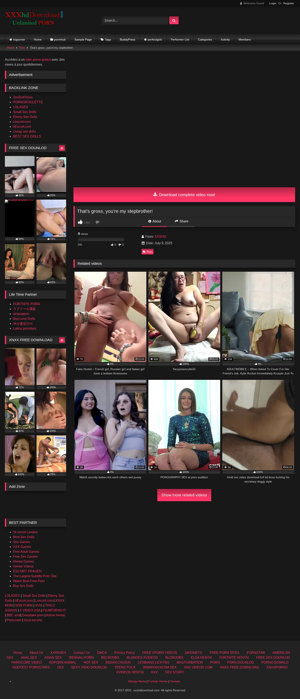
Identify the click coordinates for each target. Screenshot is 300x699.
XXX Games (22, 546)
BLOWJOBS (174, 657)
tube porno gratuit (38, 59)
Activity (225, 39)
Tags (108, 39)
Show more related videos (184, 495)
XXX (154, 672)
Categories (205, 39)
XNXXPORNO (277, 667)
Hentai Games (23, 561)
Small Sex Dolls (24, 112)
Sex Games (21, 542)
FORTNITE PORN (26, 304)
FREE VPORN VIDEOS (159, 652)
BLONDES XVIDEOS (142, 657)
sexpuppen (21, 313)
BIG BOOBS (110, 657)
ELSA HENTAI (201, 657)
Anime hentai (55, 615)
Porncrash (14, 620)
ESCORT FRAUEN (27, 571)
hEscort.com (22, 126)
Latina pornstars (24, 328)
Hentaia (175, 681)
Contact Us (82, 652)
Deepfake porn (33, 615)
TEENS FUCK (125, 667)
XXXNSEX (58, 652)
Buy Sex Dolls (23, 586)
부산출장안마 (23, 323)
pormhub (60, 39)
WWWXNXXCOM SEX (160, 667)
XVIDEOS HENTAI (130, 672)
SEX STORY (174, 672)
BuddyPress (127, 39)
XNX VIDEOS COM (198, 667)
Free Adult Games (26, 551)
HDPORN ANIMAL (62, 662)
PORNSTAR (256, 652)
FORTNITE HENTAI (234, 657)
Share (183, 221)
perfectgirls (155, 39)
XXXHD (160, 236)
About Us (36, 652)
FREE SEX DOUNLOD (273, 657)
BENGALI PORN (81, 657)
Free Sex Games (25, 556)
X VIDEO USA (30, 610)
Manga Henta (137, 681)
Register (288, 3)
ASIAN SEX (53, 657)
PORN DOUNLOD (240, 662)
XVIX (39, 605)
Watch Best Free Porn (29, 581)
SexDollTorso (23, 97)
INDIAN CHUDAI (118, 662)
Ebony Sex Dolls (25, 117)
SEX (60, 667)
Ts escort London (25, 532)
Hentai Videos (23, 566)
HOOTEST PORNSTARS (31, 667)
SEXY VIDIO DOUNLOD (89, 667)
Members (245, 39)
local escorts (33, 620)
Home (38, 39)
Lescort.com (22, 121)
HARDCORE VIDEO (26, 662)
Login (272, 3)
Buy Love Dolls (24, 318)
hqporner (19, 39)
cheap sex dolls (24, 131)
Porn (22, 47)
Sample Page (83, 39)
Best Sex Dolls (23, 537)
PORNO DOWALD (275, 662)
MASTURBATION (190, 662)
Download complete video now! (186, 194)
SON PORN (24, 605)
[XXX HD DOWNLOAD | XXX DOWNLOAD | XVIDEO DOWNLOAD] (35, 20)
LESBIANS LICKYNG (153, 662)
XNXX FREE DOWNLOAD (239, 667)
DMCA (102, 652)
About (156, 221)
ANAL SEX (29, 657)
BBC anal (14, 615)
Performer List (180, 39)
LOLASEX (20, 107)
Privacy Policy (124, 652)
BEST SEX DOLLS (27, 136)
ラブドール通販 (24, 309)
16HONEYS (193, 652)
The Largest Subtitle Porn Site (35, 576)
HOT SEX (91, 662)
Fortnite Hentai (158, 681)
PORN (215, 662)
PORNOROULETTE (28, 102)
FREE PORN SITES (224, 652)
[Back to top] (287, 687)
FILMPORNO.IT (54, 610)
